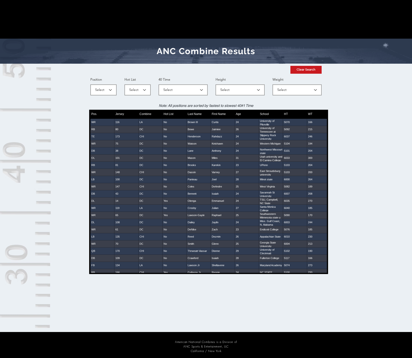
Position (96, 79)
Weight (278, 79)
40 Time (164, 79)
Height (221, 79)
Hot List (130, 79)
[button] (306, 70)
